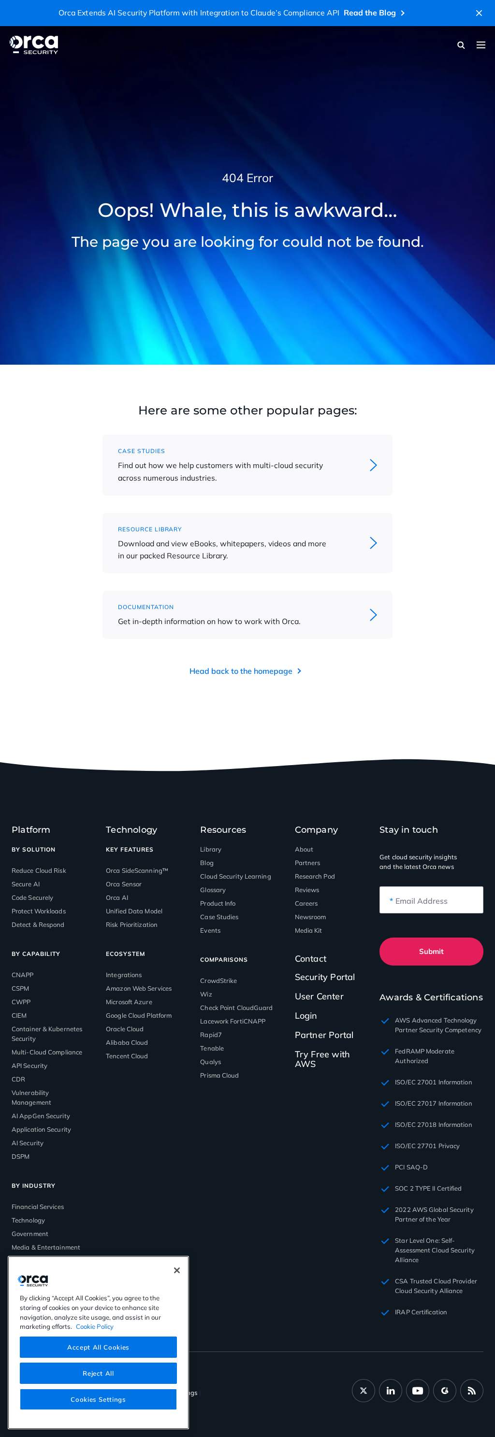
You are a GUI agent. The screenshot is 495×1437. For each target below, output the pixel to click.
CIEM (19, 1015)
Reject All (98, 1373)
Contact (310, 958)
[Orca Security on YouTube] (417, 1390)
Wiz (206, 994)
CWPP (21, 1002)
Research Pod (315, 876)
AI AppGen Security (41, 1116)
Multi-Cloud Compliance (47, 1052)
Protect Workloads (39, 911)
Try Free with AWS (322, 1059)
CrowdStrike (218, 980)
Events (210, 930)
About (304, 849)
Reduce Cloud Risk (39, 870)
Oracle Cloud (125, 1029)
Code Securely (32, 897)
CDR (18, 1079)
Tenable (212, 1048)
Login (306, 1015)
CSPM (20, 988)
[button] (479, 13)
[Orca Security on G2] (444, 1390)
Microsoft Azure (129, 1002)
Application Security (41, 1129)
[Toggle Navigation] (481, 45)
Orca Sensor (124, 884)
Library (210, 849)
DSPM (20, 1156)
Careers (306, 903)
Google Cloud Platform (139, 1015)
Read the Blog (370, 12)
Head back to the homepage (240, 671)
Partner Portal (324, 1034)
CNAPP (23, 975)
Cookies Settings (98, 1399)
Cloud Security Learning (235, 876)
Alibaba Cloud (127, 1042)
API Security (29, 1065)
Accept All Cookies (98, 1347)
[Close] (177, 1270)
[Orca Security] (34, 45)
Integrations (124, 975)
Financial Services (38, 1206)
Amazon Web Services (139, 988)
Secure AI (26, 884)
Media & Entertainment (46, 1247)
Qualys (210, 1062)
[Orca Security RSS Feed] (471, 1390)
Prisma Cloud (219, 1075)
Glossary (213, 890)
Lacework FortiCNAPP (232, 1021)
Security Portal (325, 976)
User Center (319, 996)
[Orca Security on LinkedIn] (390, 1390)
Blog (206, 863)
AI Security (28, 1143)
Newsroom (310, 917)
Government (30, 1234)
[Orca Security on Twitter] (363, 1390)
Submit (431, 951)
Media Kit (308, 930)
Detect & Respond (38, 924)
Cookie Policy (95, 1326)
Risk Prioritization (132, 924)
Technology (28, 1220)
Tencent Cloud (127, 1056)
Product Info (217, 903)
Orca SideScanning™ (137, 870)
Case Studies (219, 917)
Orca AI (117, 897)
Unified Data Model (134, 911)
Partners (307, 863)
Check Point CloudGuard (236, 1007)
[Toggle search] (461, 45)
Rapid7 (211, 1035)
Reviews (307, 890)
